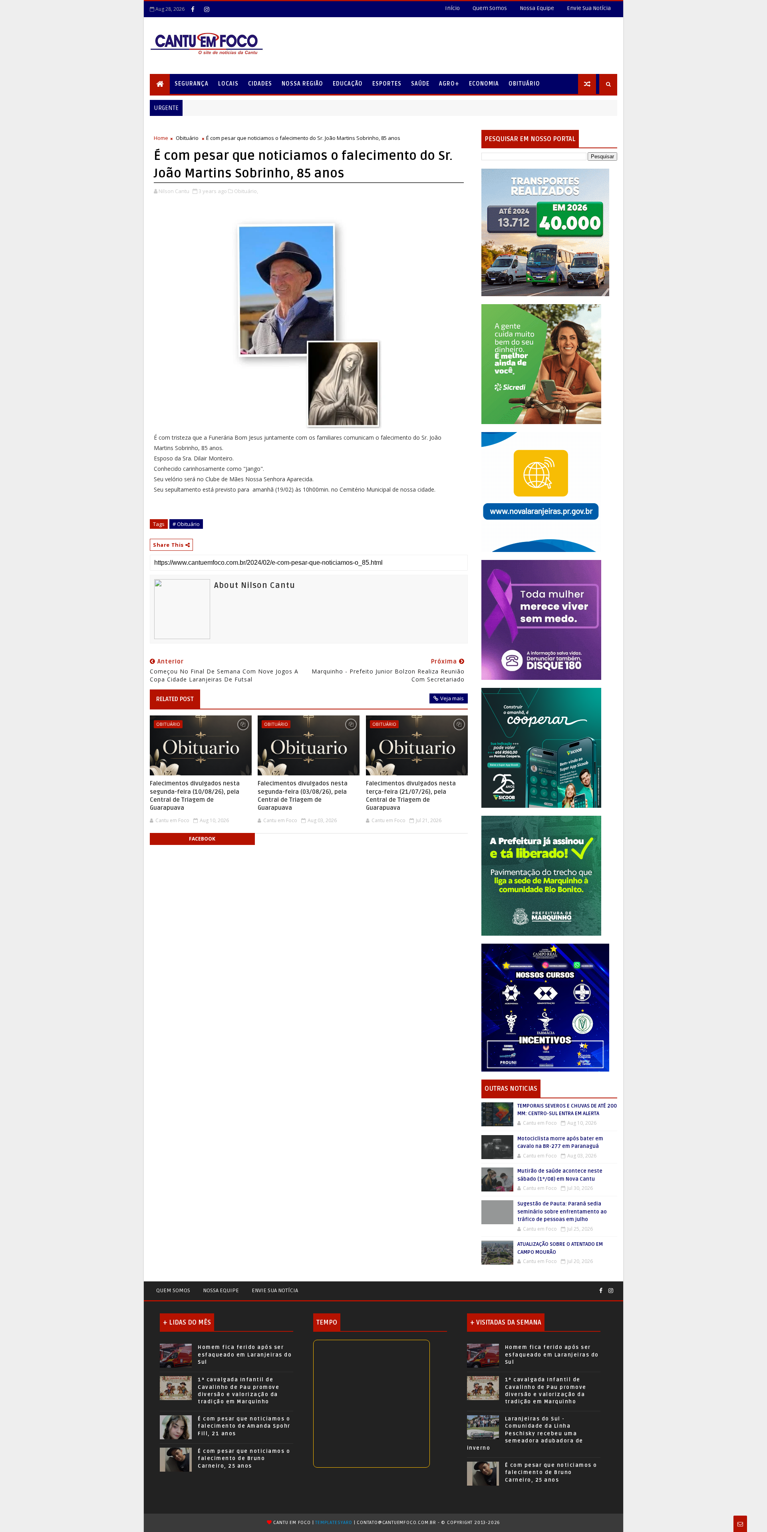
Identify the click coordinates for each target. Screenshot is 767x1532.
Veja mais (452, 698)
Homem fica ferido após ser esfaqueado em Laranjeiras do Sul (245, 1354)
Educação (348, 83)
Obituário (524, 83)
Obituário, (246, 191)
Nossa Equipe (537, 8)
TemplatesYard (333, 1523)
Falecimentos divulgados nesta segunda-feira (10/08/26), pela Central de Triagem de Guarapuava (195, 795)
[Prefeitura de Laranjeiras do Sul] (545, 232)
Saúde (420, 83)
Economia (484, 83)
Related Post (175, 699)
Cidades (260, 83)
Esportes (386, 83)
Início (452, 8)
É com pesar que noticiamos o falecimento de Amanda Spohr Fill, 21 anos (244, 1426)
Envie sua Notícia (275, 1290)
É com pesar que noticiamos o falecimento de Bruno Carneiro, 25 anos (244, 1458)
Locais (228, 83)
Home (161, 137)
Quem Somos (490, 8)
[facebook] (193, 9)
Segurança (192, 83)
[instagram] (207, 9)
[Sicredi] (541, 363)
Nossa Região (302, 83)
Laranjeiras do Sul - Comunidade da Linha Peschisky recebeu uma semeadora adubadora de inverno (525, 1433)
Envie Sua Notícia (589, 8)
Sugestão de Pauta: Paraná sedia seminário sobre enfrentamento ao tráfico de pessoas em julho (562, 1212)
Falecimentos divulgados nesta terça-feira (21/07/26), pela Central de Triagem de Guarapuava (411, 795)
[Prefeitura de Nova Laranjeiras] (541, 491)
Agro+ (449, 83)
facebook (202, 838)
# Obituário (186, 524)
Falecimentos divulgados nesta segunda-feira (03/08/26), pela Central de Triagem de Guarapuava (303, 795)
